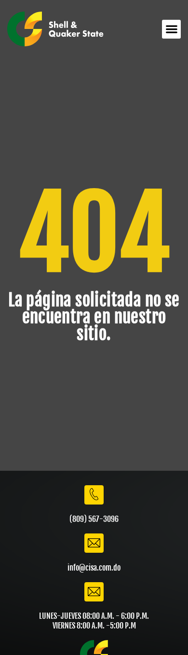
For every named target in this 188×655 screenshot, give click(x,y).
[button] (171, 29)
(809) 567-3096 (94, 519)
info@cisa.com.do (94, 568)
